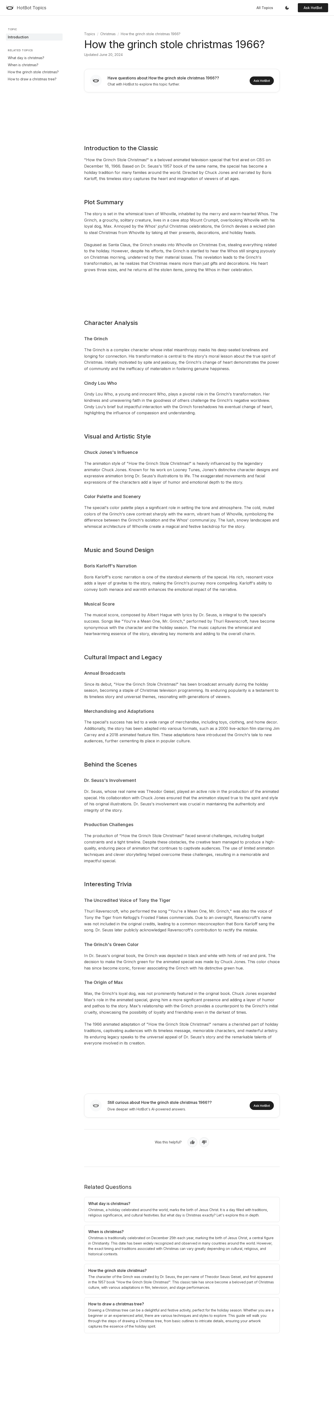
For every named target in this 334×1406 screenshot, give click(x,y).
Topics (89, 34)
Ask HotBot (313, 8)
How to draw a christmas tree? (32, 79)
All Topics (264, 8)
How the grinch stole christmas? (33, 72)
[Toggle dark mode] (287, 8)
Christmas (108, 34)
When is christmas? (23, 65)
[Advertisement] (182, 115)
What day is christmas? (26, 58)
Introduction (18, 37)
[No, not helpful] (204, 1142)
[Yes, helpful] (192, 1142)
